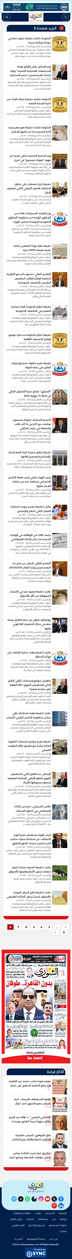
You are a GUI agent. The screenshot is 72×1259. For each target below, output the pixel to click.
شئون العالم (16, 1219)
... (57, 927)
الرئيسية (63, 1213)
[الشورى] (36, 17)
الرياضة (63, 1219)
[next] (55, 932)
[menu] (65, 17)
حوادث (37, 1213)
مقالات (63, 1231)
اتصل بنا (19, 1238)
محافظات (43, 1219)
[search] (6, 17)
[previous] (65, 927)
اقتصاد (30, 1219)
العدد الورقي (17, 1225)
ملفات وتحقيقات (21, 1213)
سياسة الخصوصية (36, 1238)
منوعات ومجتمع (58, 1225)
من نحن (53, 1238)
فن (54, 1219)
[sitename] (36, 1187)
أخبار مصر (50, 1213)
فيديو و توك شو (36, 1225)
